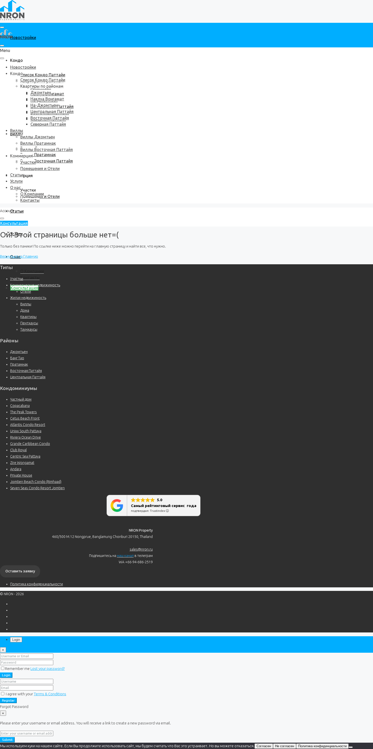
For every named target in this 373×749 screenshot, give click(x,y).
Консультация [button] (14, 223)
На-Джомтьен (44, 105)
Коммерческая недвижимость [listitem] (35, 285)
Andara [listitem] (15, 469)
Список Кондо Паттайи (42, 74)
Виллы (16, 130)
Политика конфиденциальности (36, 584)
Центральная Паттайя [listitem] (27, 377)
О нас (15, 187)
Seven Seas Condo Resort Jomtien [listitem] (37, 488)
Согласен (264, 746)
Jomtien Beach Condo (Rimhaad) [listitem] (35, 482)
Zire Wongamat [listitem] (22, 463)
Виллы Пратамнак (38, 154)
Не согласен (284, 746)
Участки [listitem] (16, 279)
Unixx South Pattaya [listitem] (25, 431)
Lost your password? (47, 668)
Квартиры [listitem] (28, 317)
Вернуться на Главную (19, 256)
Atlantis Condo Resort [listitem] (27, 425)
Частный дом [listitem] (20, 399)
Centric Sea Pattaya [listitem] (25, 456)
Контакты (30, 277)
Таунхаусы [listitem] (28, 329)
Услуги (16, 181)
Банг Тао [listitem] (17, 358)
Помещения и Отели (40, 168)
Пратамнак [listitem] (19, 364)
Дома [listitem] (24, 310)
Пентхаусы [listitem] (29, 323)
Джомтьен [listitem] (19, 352)
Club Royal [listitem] (18, 450)
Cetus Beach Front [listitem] (25, 418)
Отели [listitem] (25, 291)
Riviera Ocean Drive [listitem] (25, 437)
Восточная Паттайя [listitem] (26, 371)
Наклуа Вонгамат (47, 99)
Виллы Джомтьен (37, 137)
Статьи (17, 211)
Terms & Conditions (50, 694)
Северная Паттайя (48, 124)
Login (6, 675)
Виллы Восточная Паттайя (46, 161)
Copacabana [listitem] (20, 406)
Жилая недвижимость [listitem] (28, 298)
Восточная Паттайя (49, 118)
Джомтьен (40, 92)
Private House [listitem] (21, 475)
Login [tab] (16, 640)
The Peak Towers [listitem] (23, 412)
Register (8, 700)
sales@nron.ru (141, 549)
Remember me (17, 668)
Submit (7, 740)
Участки (28, 190)
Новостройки (23, 37)
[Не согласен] (351, 747)
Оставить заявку (20, 571)
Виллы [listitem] (25, 304)
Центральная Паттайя (52, 111)
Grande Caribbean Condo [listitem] (30, 444)
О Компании (32, 271)
